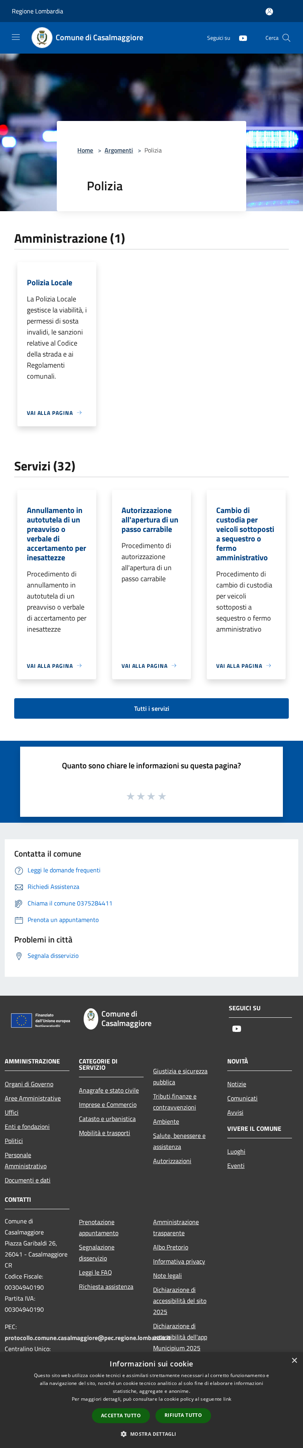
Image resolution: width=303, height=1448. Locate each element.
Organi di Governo (29, 1084)
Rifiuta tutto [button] (183, 1415)
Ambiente (166, 1121)
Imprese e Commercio (108, 1104)
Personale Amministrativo (26, 1160)
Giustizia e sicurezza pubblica (180, 1076)
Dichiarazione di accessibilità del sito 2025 (179, 1300)
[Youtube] (240, 37)
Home (85, 150)
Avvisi (235, 1112)
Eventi (236, 1165)
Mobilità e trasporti (104, 1133)
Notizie (236, 1084)
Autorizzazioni (172, 1160)
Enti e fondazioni (27, 1126)
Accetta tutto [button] (121, 1415)
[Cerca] (286, 38)
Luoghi (236, 1151)
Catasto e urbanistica (107, 1118)
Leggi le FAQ (95, 1272)
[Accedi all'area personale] (269, 11)
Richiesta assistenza (106, 1286)
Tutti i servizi (151, 708)
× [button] (294, 1361)
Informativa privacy (179, 1261)
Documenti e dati (27, 1180)
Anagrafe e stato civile (109, 1090)
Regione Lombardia (37, 11)
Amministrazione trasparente (176, 1227)
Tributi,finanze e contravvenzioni (174, 1101)
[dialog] (151, 1400)
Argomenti (119, 150)
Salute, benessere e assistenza (179, 1141)
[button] (151, 1434)
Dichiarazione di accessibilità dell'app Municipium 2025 (180, 1337)
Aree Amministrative (33, 1098)
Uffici (12, 1112)
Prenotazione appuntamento (98, 1227)
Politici (14, 1140)
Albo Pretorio (170, 1247)
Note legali (167, 1275)
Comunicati (242, 1098)
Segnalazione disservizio (96, 1252)
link (227, 1399)
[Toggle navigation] (16, 37)
